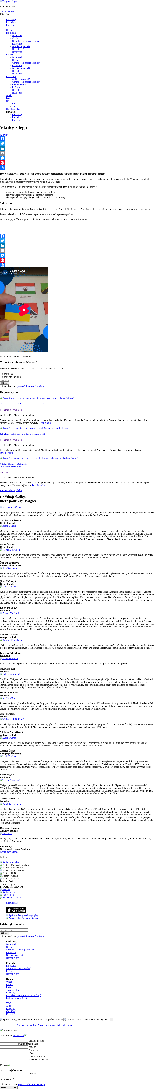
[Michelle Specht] (9, 658)
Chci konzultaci (7, 11)
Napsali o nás (18, 49)
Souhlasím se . (25, 1084)
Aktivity (4, 135)
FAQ (8, 987)
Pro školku (11, 32)
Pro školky (11, 19)
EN (13, 103)
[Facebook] (77, 138)
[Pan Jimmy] (6, 833)
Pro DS (9, 54)
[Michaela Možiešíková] (12, 719)
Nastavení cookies (46, 1025)
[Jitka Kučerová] (8, 568)
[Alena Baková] (8, 526)
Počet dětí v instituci (38, 1059)
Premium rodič (19, 84)
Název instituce (37, 1056)
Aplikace (10, 1006)
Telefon (34, 1073)
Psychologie (17, 410)
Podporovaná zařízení (16, 998)
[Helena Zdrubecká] (10, 674)
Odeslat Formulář (8, 1087)
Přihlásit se (18, 1035)
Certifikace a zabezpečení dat (26, 41)
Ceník (9, 30)
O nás (9, 95)
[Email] (77, 153)
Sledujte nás (12, 902)
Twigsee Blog (12, 990)
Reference (17, 43)
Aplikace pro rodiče (21, 79)
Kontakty (10, 992)
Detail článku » (46, 423)
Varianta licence (36, 1041)
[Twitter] (77, 143)
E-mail (32, 1053)
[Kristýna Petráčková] (11, 640)
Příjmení (33, 1050)
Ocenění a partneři (21, 46)
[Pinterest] (77, 162)
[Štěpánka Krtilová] (10, 549)
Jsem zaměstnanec (28, 1044)
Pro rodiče (11, 25)
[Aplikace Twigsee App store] (16, 912)
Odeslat (4, 383)
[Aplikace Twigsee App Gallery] (22, 918)
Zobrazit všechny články (11, 490)
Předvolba (17, 1070)
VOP (8, 1003)
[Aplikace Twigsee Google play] (22, 915)
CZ (7, 101)
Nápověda (17, 52)
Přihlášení (10, 1011)
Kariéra (9, 984)
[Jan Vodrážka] (7, 698)
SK (13, 106)
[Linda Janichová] (9, 586)
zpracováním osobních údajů (30, 386)
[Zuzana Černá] (8, 737)
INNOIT (10, 1014)
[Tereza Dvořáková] (10, 780)
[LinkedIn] (77, 148)
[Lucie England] (8, 756)
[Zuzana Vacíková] (9, 613)
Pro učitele (11, 22)
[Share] (77, 167)
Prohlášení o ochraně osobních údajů (23, 995)
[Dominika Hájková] (10, 804)
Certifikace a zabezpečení (18, 968)
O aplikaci (17, 35)
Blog (8, 98)
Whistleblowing (64, 1025)
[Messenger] (77, 158)
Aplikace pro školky (26, 1025)
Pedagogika (5, 410)
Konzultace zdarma (9, 852)
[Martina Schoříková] (10, 507)
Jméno (32, 1047)
